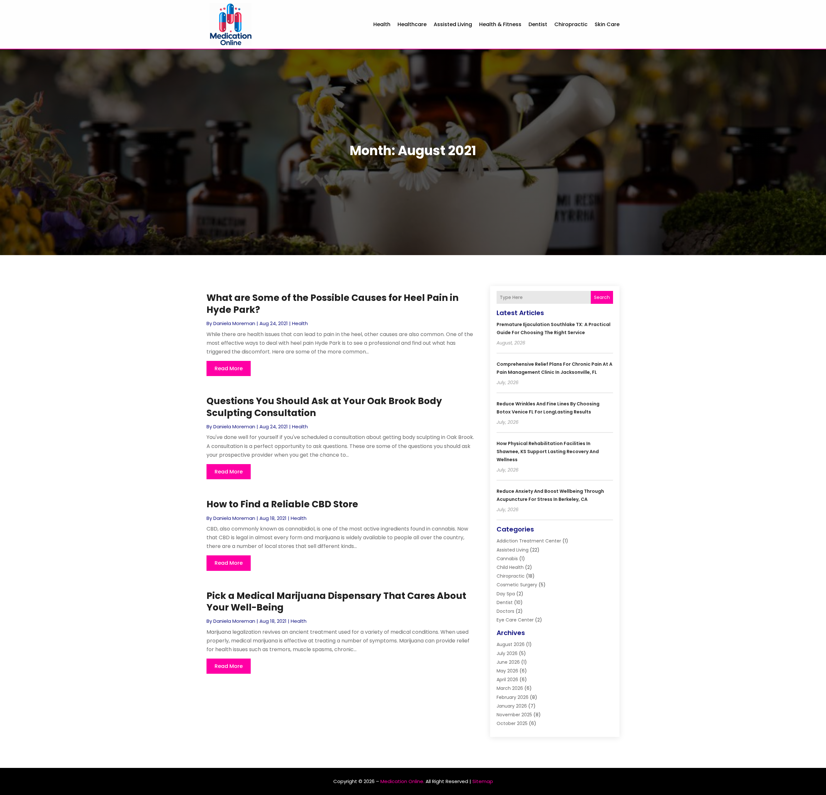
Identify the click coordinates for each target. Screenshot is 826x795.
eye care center (515, 620)
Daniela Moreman (234, 323)
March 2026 (510, 688)
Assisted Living (453, 24)
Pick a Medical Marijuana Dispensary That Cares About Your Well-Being (336, 602)
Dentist (538, 24)
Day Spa (506, 594)
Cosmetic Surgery (517, 584)
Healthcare (412, 24)
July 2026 (507, 653)
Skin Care (607, 24)
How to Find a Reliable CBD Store (282, 504)
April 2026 (507, 679)
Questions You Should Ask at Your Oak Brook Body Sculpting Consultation (324, 407)
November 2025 (514, 714)
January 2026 (512, 706)
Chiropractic (571, 24)
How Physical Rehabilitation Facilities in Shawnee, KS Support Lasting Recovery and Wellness (548, 451)
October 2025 (512, 723)
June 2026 (508, 662)
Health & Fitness (500, 24)
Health (381, 24)
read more (229, 368)
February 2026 (513, 697)
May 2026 (507, 671)
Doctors (505, 611)
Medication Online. (402, 781)
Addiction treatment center (529, 541)
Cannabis (507, 558)
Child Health (510, 567)
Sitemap (482, 781)
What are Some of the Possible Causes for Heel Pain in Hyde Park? (332, 304)
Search (602, 297)
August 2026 (511, 644)
